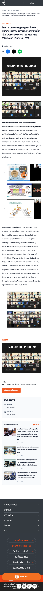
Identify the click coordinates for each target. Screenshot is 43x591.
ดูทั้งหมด (36, 425)
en (33, 3)
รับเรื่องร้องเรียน (21, 557)
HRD (3, 384)
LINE (20, 51)
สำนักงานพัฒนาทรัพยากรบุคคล (25, 384)
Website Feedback (33, 584)
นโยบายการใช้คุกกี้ (21, 584)
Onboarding (10, 384)
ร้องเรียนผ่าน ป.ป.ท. (21, 568)
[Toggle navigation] (39, 3)
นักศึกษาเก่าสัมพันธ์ (21, 551)
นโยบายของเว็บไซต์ (9, 584)
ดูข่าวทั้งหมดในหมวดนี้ (11, 390)
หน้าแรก (4, 10)
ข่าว (9, 10)
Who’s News (16, 10)
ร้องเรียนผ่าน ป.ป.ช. (21, 562)
